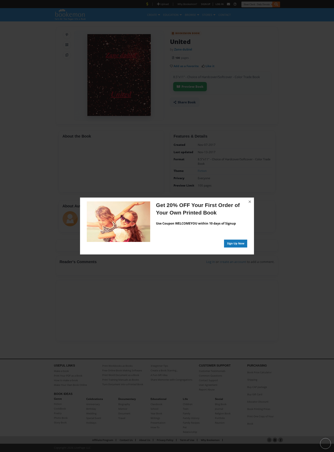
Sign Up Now (235, 243)
